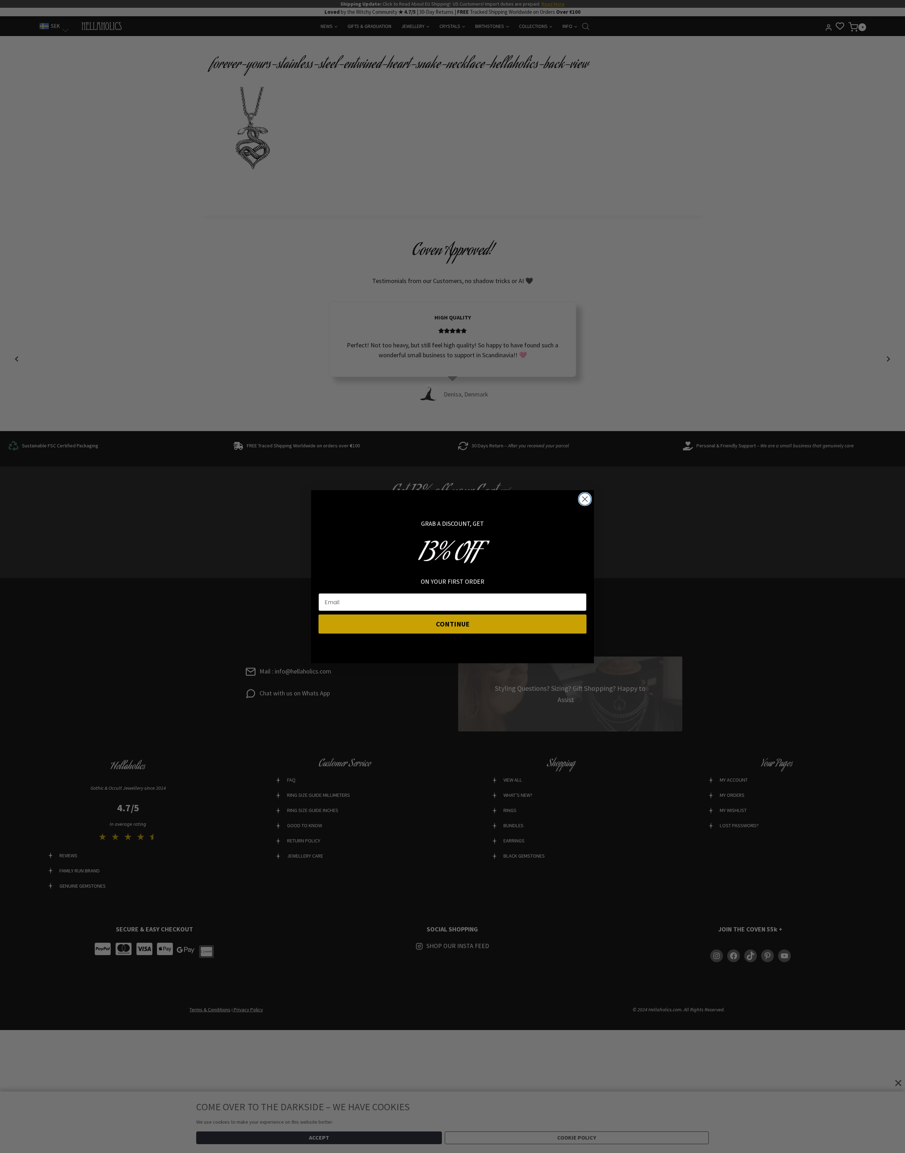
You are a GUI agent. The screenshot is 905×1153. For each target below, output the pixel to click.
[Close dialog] (585, 499)
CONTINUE (452, 623)
